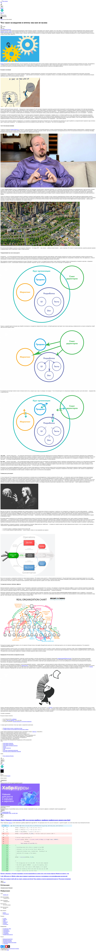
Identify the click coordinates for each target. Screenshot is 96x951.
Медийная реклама (7, 940)
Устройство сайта (7, 928)
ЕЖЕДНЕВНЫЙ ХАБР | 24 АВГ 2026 (9, 813)
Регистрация (6, 913)
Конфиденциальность (8, 934)
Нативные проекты (7, 941)
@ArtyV (8, 775)
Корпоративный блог (8, 939)
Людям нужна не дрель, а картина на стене (12, 728)
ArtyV (2, 19)
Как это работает (10, 720)
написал (10, 822)
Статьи (4, 918)
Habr (8, 949)
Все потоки (5, 1)
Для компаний (6, 931)
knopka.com (5, 894)
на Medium (14, 719)
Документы (5, 932)
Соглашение (6, 933)
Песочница (5, 924)
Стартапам (5, 943)
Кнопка (2, 63)
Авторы (5, 923)
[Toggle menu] (1, 1)
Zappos (6, 31)
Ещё (4, 882)
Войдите (34, 731)
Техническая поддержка (13, 948)
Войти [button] (2, 8)
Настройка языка (4, 948)
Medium (2, 31)
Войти (4, 912)
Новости (5, 919)
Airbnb (10, 31)
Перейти (2, 810)
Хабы (4, 920)
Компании (5, 921)
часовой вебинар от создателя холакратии (22, 721)
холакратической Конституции (64, 658)
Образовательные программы (9, 942)
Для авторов (6, 929)
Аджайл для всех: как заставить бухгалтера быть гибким (15, 729)
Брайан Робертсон (15, 129)
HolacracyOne (25, 665)
